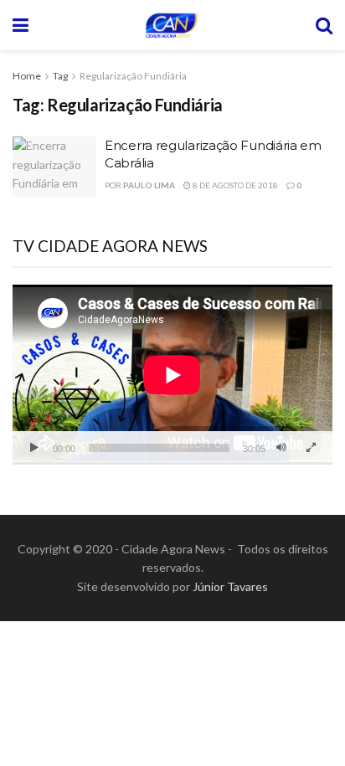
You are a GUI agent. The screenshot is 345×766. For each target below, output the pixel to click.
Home (27, 75)
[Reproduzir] (34, 448)
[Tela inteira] (310, 448)
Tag (60, 75)
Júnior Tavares (230, 586)
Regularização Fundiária (133, 75)
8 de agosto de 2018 (234, 185)
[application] (172, 375)
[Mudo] (281, 448)
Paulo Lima (149, 185)
